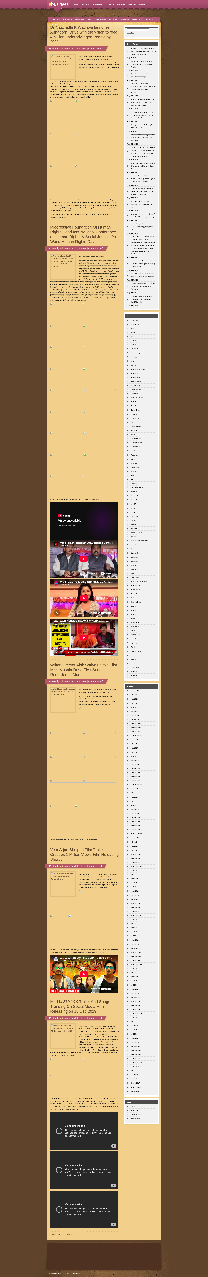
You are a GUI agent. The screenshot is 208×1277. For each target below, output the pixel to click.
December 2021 (136, 903)
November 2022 (136, 858)
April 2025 (134, 756)
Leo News (134, 520)
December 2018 (136, 1050)
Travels (133, 647)
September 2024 (136, 785)
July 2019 (134, 1022)
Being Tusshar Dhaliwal (138, 369)
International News (137, 488)
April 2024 (134, 805)
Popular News (137, 20)
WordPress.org (135, 1119)
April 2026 (134, 707)
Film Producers (136, 451)
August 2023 (135, 838)
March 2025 (135, 760)
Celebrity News (136, 390)
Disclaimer (121, 4)
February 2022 (135, 895)
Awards (133, 365)
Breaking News (136, 381)
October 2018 (135, 1058)
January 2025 (135, 768)
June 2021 (134, 928)
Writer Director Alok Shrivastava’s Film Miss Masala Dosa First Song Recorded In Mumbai (83, 670)
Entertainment (101, 20)
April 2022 (134, 887)
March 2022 (135, 891)
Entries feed (135, 1110)
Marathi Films (135, 528)
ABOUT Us (85, 4)
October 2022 (135, 862)
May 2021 (134, 932)
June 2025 (134, 748)
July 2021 (134, 924)
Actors (133, 332)
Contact (142, 4)
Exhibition (134, 430)
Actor (132, 328)
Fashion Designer (136, 443)
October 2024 (135, 781)
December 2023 (136, 821)
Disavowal (132, 4)
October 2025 (135, 732)
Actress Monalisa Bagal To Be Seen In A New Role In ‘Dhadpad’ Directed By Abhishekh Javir (143, 264)
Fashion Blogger (136, 439)
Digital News (79, 20)
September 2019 (136, 1013)
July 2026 (134, 695)
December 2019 (136, 1001)
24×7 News (56, 20)
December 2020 (136, 952)
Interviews (134, 492)
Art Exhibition (135, 349)
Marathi (133, 524)
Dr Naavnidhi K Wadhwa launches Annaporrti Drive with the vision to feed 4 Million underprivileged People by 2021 (83, 34)
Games (133, 459)
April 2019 (134, 1034)
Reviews (133, 606)
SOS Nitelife (135, 622)
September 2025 (136, 736)
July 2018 (134, 1071)
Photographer (135, 586)
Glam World (134, 463)
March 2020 (135, 989)
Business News (136, 385)
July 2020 (134, 973)
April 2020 (134, 985)
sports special (135, 635)
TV (132, 655)
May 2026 (134, 703)
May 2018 (134, 1079)
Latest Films (135, 508)
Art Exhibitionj (135, 353)
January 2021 (135, 948)
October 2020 (135, 960)
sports (133, 631)
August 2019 (135, 1018)
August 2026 (135, 691)
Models (133, 537)
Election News (135, 410)
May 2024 (134, 801)
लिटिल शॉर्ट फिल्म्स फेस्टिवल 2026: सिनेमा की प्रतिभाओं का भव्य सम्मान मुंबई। (143, 75)
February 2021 (135, 944)
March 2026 (135, 711)
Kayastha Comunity (137, 496)
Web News (134, 671)
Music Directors (136, 545)
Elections (90, 20)
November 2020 (136, 956)
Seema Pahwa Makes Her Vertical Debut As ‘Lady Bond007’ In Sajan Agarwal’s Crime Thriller (142, 191)
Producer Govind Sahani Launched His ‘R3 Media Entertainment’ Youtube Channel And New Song (143, 51)
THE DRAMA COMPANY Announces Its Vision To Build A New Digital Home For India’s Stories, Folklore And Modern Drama (143, 88)
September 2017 (136, 1087)
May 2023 (134, 850)
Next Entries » (67, 1234)
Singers (133, 614)
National (133, 549)
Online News (124, 20)
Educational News (137, 406)
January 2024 (135, 817)
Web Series (134, 675)
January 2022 (135, 899)
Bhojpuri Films (135, 373)
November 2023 (136, 826)
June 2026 (134, 699)
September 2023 (136, 834)
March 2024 (135, 809)
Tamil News (149, 20)
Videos (133, 663)
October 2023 (135, 830)
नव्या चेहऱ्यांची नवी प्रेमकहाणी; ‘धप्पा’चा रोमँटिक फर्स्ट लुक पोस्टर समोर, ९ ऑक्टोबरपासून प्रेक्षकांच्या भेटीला (143, 286)
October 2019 (135, 1009)
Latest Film (134, 504)
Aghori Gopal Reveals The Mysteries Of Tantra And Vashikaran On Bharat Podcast (143, 166)
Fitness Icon (135, 455)
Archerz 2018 (135, 345)
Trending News (136, 651)
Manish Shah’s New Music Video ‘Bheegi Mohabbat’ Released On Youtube (141, 64)
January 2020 (135, 997)
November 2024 (136, 777)
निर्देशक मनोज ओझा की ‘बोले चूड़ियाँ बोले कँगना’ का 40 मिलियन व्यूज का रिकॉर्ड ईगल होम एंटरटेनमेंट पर (143, 137)
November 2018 (136, 1054)
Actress (133, 336)
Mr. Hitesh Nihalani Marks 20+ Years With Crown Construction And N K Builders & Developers (142, 115)
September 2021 (136, 915)
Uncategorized (135, 659)
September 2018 (136, 1062)
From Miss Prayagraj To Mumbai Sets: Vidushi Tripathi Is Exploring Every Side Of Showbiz (143, 299)
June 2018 (134, 1075)
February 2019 (135, 1042)
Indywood (134, 483)
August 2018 (135, 1067)
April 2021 (134, 936)
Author (133, 361)
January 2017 (135, 1091)
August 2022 (135, 870)
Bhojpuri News (135, 377)
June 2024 (134, 797)
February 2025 (135, 764)
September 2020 (136, 964)
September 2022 (136, 866)
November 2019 (136, 1005)
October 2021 (135, 911)
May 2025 (134, 752)
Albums (133, 340)
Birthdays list (97, 4)
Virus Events (135, 667)
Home (76, 4)
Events (133, 422)
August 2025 (135, 740)
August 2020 (135, 969)
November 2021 (136, 907)
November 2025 (136, 727)
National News (135, 553)
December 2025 (136, 723)
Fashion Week (135, 447)
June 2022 (134, 879)
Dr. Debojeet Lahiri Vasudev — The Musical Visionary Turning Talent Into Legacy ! (143, 204)
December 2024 (136, 772)
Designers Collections (138, 398)
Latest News (135, 512)
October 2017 (135, 1083)
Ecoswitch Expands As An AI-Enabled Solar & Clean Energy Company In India (143, 227)
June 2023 (134, 846)
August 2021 (135, 920)
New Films (134, 569)
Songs (133, 618)
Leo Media (134, 516)
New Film (134, 565)
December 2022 (136, 854)
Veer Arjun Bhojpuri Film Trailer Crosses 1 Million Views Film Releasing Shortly (84, 854)
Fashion (133, 434)
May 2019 (134, 1030)
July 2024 (134, 793)
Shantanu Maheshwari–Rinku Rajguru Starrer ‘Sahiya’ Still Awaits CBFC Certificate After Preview (143, 102)
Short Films (134, 610)
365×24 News (67, 20)
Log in (133, 1106)
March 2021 (135, 940)
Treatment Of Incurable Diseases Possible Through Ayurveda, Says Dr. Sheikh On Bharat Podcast (143, 179)
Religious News (136, 602)
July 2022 (134, 875)
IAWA (132, 475)
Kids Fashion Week (137, 500)
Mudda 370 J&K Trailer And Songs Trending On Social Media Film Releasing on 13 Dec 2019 (80, 1006)
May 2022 (134, 883)
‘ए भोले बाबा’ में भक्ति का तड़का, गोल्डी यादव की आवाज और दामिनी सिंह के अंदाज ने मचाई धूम (143, 275)
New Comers (135, 561)
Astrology (134, 357)
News (132, 573)
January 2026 (135, 719)
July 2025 (134, 744)
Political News (135, 590)
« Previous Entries (56, 1234)
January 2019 (135, 1046)
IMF (132, 479)
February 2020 (135, 993)
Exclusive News (136, 426)
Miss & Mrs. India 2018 (138, 532)
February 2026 (135, 715)
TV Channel (110, 4)
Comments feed (136, 1115)
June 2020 (134, 977)
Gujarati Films (135, 467)
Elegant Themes (75, 1273)
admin (63, 48)
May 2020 (134, 981)
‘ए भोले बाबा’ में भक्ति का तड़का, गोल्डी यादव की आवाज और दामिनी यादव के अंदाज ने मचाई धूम (143, 215)
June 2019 (134, 1026)
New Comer (113, 20)
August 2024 (135, 789)
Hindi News (134, 471)
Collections (134, 394)
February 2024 (135, 813)
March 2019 (135, 1038)
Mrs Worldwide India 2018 (139, 541)
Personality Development (139, 582)
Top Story (55, 25)
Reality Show (135, 598)
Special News (135, 626)
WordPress (57, 1273)
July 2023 (134, 842)
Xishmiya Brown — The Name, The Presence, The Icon (142, 126)
